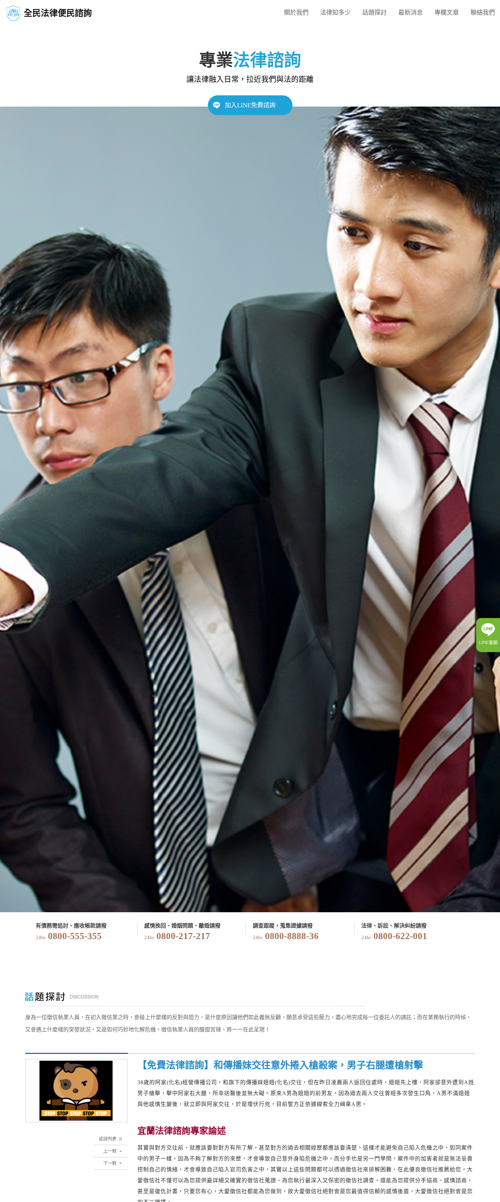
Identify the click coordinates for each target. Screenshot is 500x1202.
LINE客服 (488, 642)
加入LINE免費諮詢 (250, 105)
